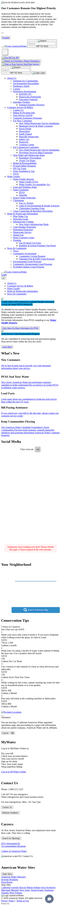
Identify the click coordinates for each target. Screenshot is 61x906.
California (6, 887)
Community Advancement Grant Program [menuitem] (32, 264)
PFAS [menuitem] (22, 192)
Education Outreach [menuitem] (28, 99)
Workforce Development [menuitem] (24, 91)
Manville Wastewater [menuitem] (29, 136)
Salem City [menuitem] (24, 139)
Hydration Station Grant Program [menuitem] (28, 267)
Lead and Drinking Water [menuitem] (25, 187)
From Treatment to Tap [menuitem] (23, 171)
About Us (11, 78)
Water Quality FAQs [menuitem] (28, 182)
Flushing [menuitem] (17, 240)
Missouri (15, 890)
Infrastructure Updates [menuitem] (23, 221)
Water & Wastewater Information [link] (22, 291)
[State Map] (3, 278)
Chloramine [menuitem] (18, 200)
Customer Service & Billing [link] (20, 286)
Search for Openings (11, 838)
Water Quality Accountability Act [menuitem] (34, 184)
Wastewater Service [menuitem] (22, 232)
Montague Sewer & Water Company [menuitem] (36, 126)
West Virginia (15, 893)
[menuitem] (33, 91)
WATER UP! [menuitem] (25, 94)
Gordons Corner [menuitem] (26, 144)
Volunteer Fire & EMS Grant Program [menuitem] (37, 259)
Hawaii (22, 887)
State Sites (7, 874)
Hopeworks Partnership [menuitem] (30, 97)
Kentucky (51, 887)
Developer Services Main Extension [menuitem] (36, 152)
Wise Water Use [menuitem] (20, 216)
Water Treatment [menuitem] (20, 190)
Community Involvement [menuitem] (24, 253)
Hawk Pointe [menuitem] (25, 128)
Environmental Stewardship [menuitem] (26, 83)
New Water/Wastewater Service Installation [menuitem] (39, 123)
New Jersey (25, 890)
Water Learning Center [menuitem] (23, 237)
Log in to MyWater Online (13, 771)
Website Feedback (10, 813)
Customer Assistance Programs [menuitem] (27, 118)
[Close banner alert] (2, 32)
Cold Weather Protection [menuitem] (24, 227)
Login (4, 274)
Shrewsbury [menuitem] (24, 131)
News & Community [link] (17, 294)
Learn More (7, 347)
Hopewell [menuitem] (23, 142)
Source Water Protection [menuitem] (24, 197)
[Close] (2, 272)
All (37, 449)
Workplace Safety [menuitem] (21, 86)
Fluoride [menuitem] (23, 195)
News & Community (17, 248)
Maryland (5, 890)
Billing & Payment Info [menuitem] (24, 112)
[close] (2, 715)
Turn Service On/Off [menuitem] (22, 115)
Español (5, 38)
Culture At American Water (14, 851)
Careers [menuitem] (16, 89)
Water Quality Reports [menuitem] (23, 179)
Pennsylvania (37, 890)
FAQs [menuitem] (16, 174)
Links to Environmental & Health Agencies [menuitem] (39, 205)
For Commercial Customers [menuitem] (26, 147)
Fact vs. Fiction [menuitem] (26, 203)
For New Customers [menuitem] (22, 120)
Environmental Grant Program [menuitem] (27, 261)
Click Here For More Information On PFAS (20, 328)
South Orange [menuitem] (25, 134)
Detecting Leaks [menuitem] (20, 219)
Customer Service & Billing (20, 107)
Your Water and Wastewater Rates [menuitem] (29, 155)
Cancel (5, 733)
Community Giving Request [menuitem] (32, 256)
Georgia (15, 887)
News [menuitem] (16, 251)
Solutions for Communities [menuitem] (25, 81)
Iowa (43, 887)
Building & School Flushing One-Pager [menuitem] (37, 245)
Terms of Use (22, 901)
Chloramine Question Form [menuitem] (32, 208)
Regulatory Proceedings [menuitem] (30, 158)
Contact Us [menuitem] (18, 110)
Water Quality (13, 176)
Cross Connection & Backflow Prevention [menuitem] (33, 211)
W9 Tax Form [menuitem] (19, 168)
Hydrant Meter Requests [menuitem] (24, 166)
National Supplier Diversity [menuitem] (32, 104)
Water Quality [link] (13, 288)
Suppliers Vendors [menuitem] (21, 102)
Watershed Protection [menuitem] (23, 229)
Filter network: (27, 449)
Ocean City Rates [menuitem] (27, 160)
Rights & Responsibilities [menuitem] (25, 163)
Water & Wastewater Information (22, 213)
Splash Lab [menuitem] (18, 235)
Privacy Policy (8, 901)
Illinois (30, 887)
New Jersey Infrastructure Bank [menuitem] (34, 224)
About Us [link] (11, 283)
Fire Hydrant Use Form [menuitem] (30, 243)
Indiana (37, 887)
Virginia (5, 893)
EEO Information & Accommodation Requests (13, 844)
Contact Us (7, 807)
